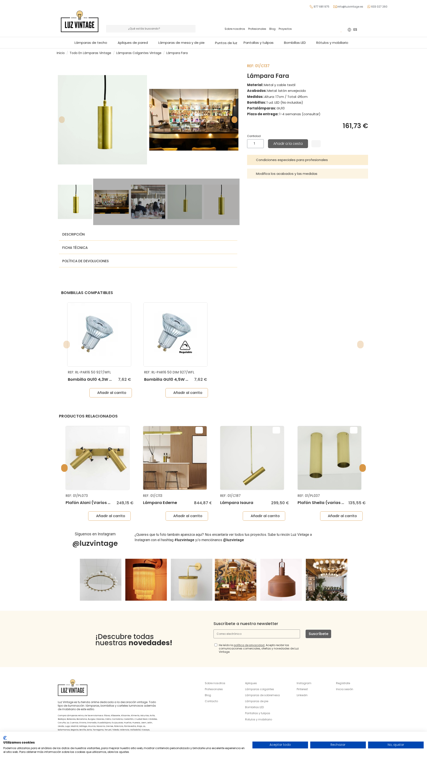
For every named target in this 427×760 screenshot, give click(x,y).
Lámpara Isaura (236, 502)
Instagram (304, 683)
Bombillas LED (254, 707)
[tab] (307, 160)
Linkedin (302, 695)
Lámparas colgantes (259, 689)
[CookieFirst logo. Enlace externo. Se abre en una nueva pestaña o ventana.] (5, 738)
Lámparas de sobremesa (262, 695)
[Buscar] (191, 28)
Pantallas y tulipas (257, 713)
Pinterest (302, 689)
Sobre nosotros (235, 29)
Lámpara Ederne (160, 502)
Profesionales (257, 29)
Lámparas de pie (256, 701)
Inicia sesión (344, 689)
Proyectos (285, 29)
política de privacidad (249, 645)
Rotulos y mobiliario (258, 719)
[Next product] (368, 53)
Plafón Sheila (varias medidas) (330, 502)
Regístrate (343, 683)
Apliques (251, 683)
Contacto (211, 701)
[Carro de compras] (334, 29)
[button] (183, 42)
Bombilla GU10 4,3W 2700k (94, 379)
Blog (272, 29)
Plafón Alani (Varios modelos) (97, 502)
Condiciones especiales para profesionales (292, 159)
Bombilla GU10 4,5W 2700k (171, 379)
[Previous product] (364, 53)
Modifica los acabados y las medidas (286, 173)
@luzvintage (95, 543)
